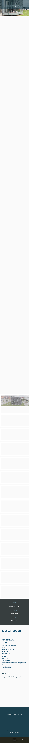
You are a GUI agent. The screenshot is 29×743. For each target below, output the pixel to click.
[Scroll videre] (14, 739)
